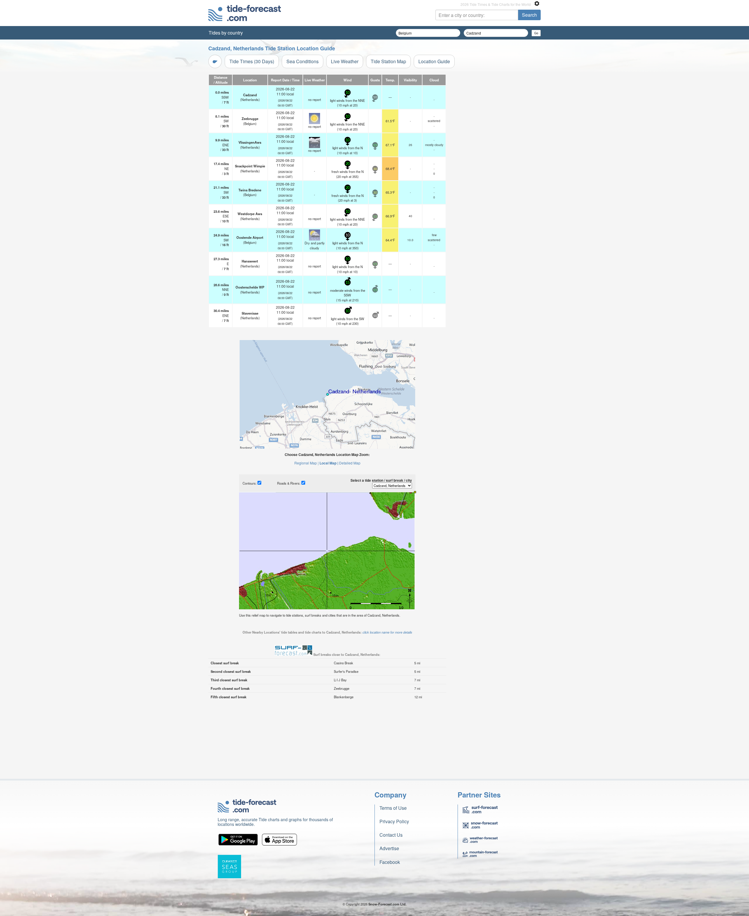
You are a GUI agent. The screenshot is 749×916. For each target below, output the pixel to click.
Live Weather (344, 61)
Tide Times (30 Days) (251, 61)
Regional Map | (306, 462)
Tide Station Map (388, 61)
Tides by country (226, 32)
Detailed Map (349, 462)
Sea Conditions (302, 61)
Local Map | (328, 463)
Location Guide (434, 61)
